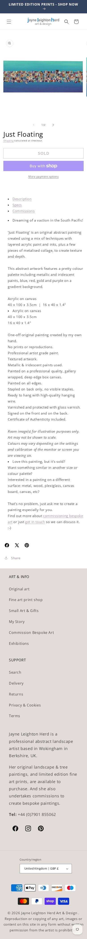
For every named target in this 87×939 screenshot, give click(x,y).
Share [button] (16, 558)
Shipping (8, 140)
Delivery (16, 683)
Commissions (23, 211)
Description (22, 199)
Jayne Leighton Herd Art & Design (49, 913)
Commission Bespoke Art (31, 632)
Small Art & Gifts (24, 610)
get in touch (35, 522)
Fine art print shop (26, 599)
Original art (19, 589)
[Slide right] (53, 125)
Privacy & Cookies (25, 705)
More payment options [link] (43, 176)
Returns (16, 694)
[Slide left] (34, 125)
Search (15, 672)
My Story (17, 621)
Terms (14, 715)
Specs (17, 205)
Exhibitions (19, 643)
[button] (9, 22)
